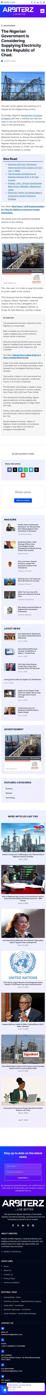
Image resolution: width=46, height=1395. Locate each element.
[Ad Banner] (23, 285)
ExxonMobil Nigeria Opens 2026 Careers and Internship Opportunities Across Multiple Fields (23, 1067)
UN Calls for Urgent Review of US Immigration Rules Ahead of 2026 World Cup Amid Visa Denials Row (23, 983)
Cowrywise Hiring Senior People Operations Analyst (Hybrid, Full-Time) (23, 1109)
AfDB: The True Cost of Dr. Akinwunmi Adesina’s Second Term (29, 594)
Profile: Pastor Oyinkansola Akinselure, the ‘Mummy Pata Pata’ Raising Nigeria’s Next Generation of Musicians (29, 528)
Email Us (4, 1332)
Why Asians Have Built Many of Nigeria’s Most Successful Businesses (29, 609)
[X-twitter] (35, 2)
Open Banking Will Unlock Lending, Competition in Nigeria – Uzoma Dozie (27, 651)
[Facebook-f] (32, 2)
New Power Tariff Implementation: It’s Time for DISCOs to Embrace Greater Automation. (23, 209)
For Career (5, 1380)
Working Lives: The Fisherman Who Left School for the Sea (29, 580)
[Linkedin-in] (38, 2)
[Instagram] (41, 2)
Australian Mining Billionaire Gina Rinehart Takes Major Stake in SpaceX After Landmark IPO (23, 941)
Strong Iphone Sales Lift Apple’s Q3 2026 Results (22, 679)
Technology (10, 798)
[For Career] (2, 1376)
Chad (16, 454)
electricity (23, 454)
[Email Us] (2, 1328)
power (31, 454)
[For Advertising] (2, 1364)
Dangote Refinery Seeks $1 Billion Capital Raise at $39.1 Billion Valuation (23, 1025)
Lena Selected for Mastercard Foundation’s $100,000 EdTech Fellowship (29, 636)
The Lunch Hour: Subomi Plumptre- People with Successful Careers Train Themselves (27, 564)
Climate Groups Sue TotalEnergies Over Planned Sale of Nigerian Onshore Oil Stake (23, 855)
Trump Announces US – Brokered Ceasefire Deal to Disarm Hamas (28, 710)
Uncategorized (9, 26)
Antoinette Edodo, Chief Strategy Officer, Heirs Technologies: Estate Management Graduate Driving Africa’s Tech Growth (29, 546)
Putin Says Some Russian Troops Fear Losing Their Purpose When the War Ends (29, 666)
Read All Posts (23, 500)
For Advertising (7, 1369)
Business (9, 789)
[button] (42, 11)
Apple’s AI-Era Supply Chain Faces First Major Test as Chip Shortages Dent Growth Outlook (29, 694)
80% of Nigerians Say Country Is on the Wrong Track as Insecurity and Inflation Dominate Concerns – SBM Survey (23, 899)
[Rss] (44, 2)
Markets (9, 793)
